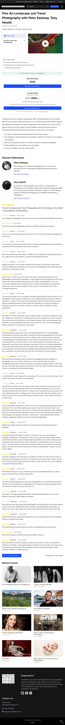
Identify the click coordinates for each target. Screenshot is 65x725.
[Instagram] (30, 693)
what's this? (41, 73)
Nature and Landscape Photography (14, 609)
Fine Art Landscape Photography (10, 41)
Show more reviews (11, 555)
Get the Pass (54, 6)
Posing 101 (5, 658)
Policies (32, 722)
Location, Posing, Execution (43, 584)
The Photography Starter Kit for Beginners (16, 584)
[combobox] (37, 6)
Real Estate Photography (42, 609)
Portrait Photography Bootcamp (12, 633)
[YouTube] (22, 693)
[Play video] (45, 43)
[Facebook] (26, 693)
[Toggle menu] (61, 6)
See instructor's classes (21, 174)
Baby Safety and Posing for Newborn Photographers (46, 659)
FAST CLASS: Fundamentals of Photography (44, 634)
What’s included (44, 111)
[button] (61, 721)
